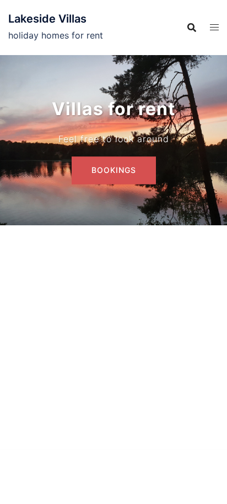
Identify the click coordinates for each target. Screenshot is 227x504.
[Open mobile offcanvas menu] (214, 27)
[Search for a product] (191, 27)
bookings (113, 170)
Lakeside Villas (47, 18)
